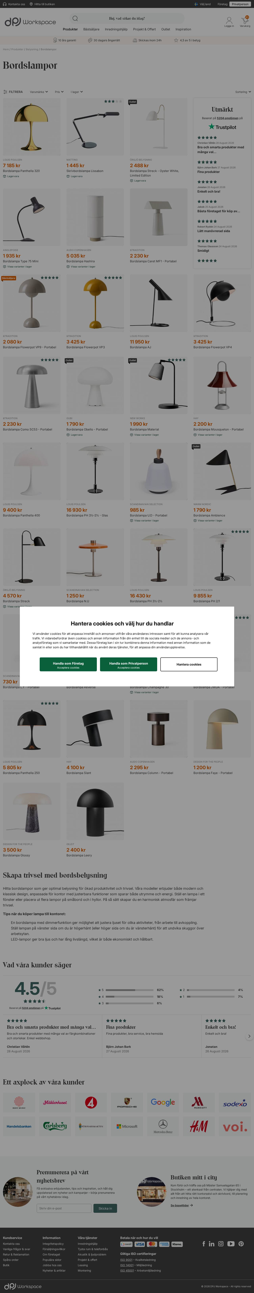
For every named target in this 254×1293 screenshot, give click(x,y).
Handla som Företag (68, 665)
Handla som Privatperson (128, 665)
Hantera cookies (189, 664)
